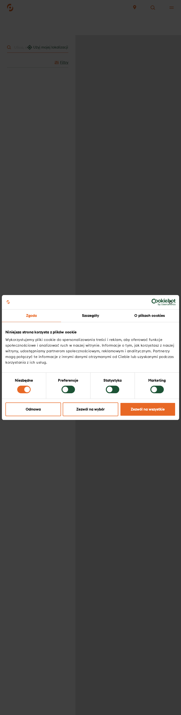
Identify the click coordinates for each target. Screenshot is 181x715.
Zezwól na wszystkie (148, 409)
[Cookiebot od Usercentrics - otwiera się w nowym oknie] (155, 302)
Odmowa (33, 409)
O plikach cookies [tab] (149, 315)
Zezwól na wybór (90, 409)
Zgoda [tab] (31, 315)
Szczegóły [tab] (90, 315)
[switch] (68, 389)
